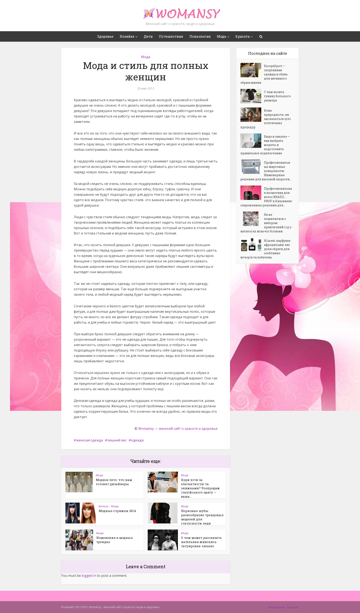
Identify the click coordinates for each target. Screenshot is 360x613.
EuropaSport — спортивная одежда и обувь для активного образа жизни (264, 74)
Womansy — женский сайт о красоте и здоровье (178, 428)
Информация (276, 607)
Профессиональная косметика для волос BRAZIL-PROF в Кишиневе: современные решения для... (266, 197)
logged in (89, 575)
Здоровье (105, 36)
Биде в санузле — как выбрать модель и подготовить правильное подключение (265, 145)
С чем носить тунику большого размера (277, 96)
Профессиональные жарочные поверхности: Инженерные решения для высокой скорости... (265, 171)
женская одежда (89, 440)
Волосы (104, 506)
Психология (200, 36)
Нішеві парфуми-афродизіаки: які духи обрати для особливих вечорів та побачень (265, 249)
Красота (242, 36)
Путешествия (171, 36)
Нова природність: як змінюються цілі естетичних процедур (265, 118)
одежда (137, 440)
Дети (148, 36)
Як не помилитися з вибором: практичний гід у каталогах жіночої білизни (265, 223)
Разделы (293, 607)
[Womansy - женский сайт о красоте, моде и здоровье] (180, 11)
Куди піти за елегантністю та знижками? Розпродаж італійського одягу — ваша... (200, 488)
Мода (221, 36)
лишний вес (117, 440)
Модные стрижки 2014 (117, 511)
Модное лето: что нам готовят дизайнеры (114, 482)
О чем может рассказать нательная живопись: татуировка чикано (201, 542)
